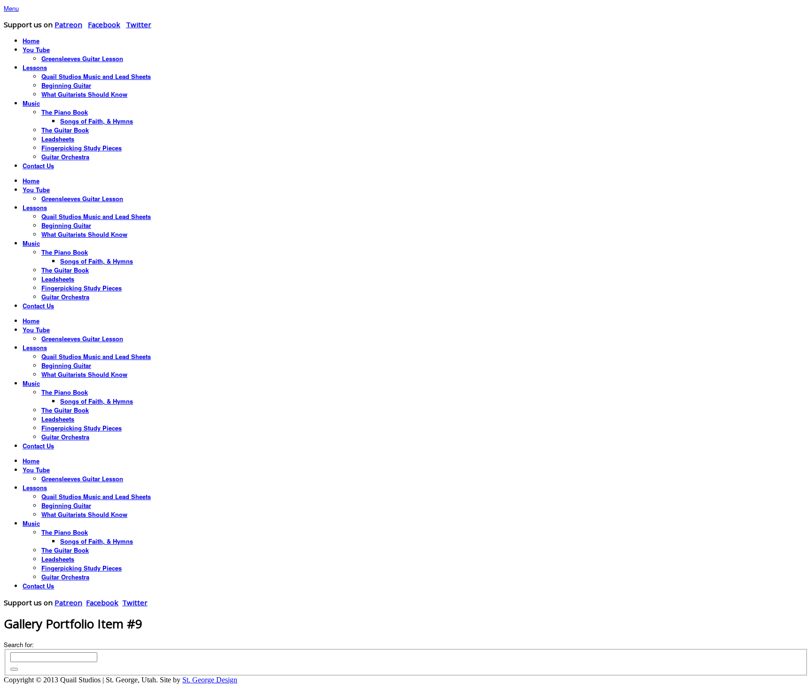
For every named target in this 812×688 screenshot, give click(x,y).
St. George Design (209, 680)
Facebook (104, 24)
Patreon (68, 24)
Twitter (138, 24)
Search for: (19, 644)
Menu (11, 8)
